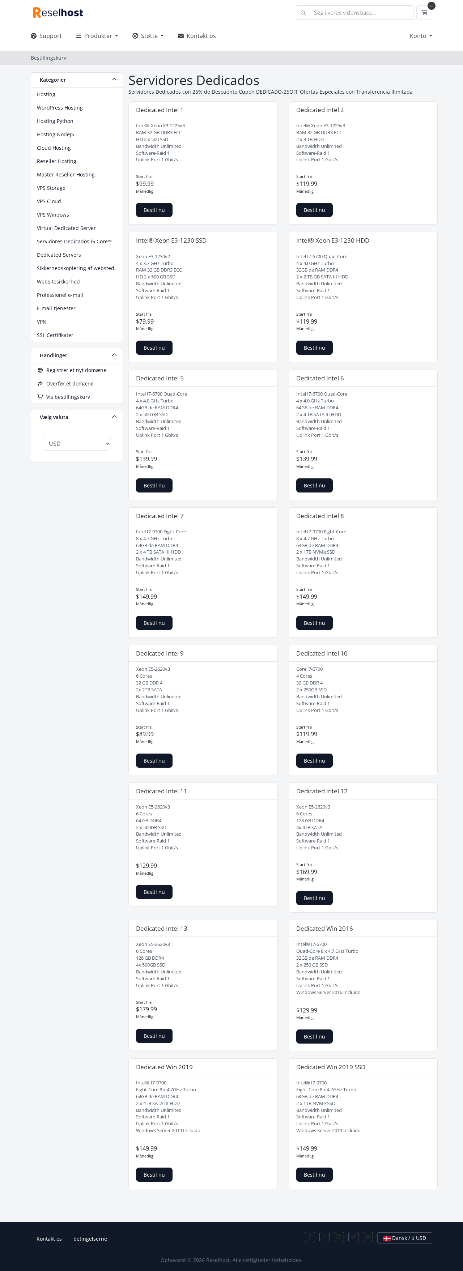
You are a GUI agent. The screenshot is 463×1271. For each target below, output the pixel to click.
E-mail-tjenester (56, 308)
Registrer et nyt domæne (74, 370)
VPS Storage (51, 187)
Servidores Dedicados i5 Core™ (74, 241)
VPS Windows (53, 214)
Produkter (97, 36)
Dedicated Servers (59, 254)
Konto (419, 36)
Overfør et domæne (68, 383)
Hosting (46, 94)
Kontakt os (200, 36)
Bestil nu (154, 209)
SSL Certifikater (55, 335)
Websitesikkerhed (58, 281)
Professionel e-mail (60, 294)
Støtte (148, 36)
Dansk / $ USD (408, 1237)
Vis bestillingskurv (66, 396)
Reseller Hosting (56, 161)
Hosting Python (55, 121)
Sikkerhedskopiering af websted (75, 268)
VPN (42, 321)
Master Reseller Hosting (66, 174)
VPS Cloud (49, 201)
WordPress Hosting (60, 107)
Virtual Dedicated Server (66, 228)
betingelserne (90, 1238)
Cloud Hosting (54, 147)
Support (49, 36)
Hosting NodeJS (55, 134)
